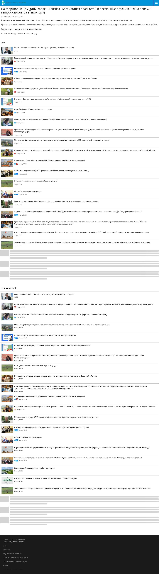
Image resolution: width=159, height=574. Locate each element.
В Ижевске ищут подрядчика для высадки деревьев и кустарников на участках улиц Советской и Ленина (55, 78)
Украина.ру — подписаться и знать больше (21, 29)
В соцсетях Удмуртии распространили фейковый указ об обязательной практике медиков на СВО (52, 99)
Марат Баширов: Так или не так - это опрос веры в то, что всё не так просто (44, 48)
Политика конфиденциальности (15, 557)
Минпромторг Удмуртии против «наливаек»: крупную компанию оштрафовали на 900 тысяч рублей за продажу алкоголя (61, 140)
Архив (5, 565)
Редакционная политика (12, 553)
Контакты (6, 550)
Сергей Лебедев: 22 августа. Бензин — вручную (33, 109)
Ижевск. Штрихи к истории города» (27, 191)
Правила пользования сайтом (15, 561)
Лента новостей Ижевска (13, 569)
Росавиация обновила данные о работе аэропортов (34, 468)
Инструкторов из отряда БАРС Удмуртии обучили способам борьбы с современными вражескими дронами (56, 201)
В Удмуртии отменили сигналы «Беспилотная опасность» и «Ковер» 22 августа (45, 478)
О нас (5, 546)
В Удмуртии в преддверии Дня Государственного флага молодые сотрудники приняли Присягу (51, 171)
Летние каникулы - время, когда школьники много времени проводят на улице (45, 68)
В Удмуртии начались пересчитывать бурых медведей (35, 181)
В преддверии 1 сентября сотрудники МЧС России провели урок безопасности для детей (49, 160)
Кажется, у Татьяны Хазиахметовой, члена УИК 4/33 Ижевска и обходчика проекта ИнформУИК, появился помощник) (60, 119)
